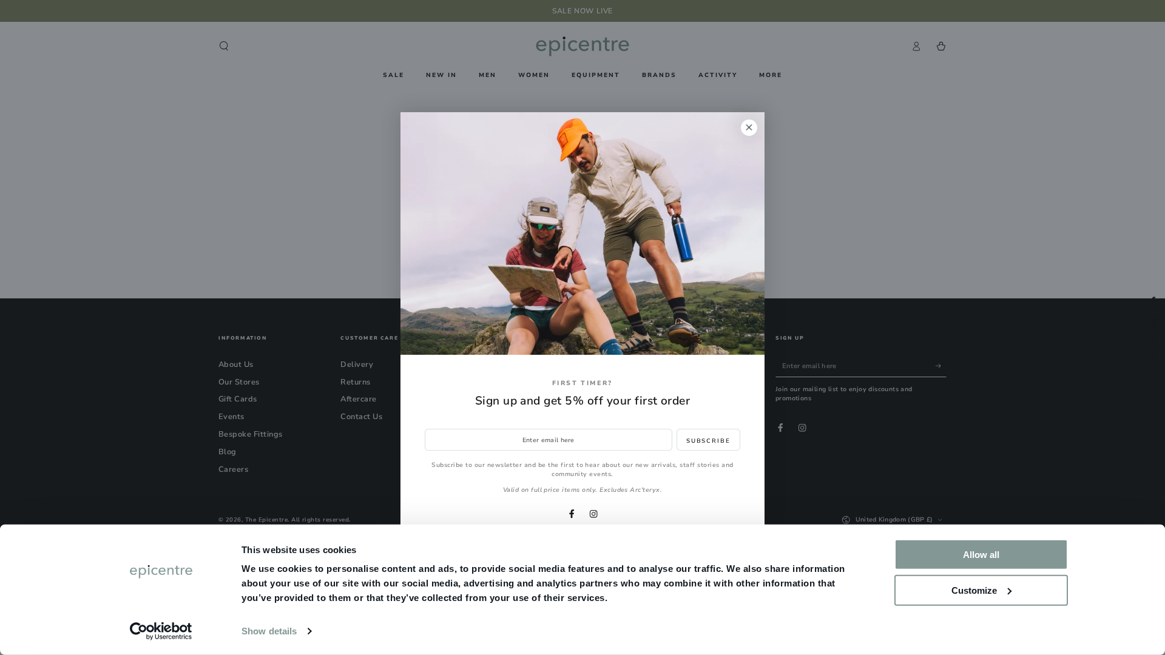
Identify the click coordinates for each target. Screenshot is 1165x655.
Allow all (981, 554)
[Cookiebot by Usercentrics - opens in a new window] (161, 631)
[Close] (749, 127)
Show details (269, 631)
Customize (974, 590)
